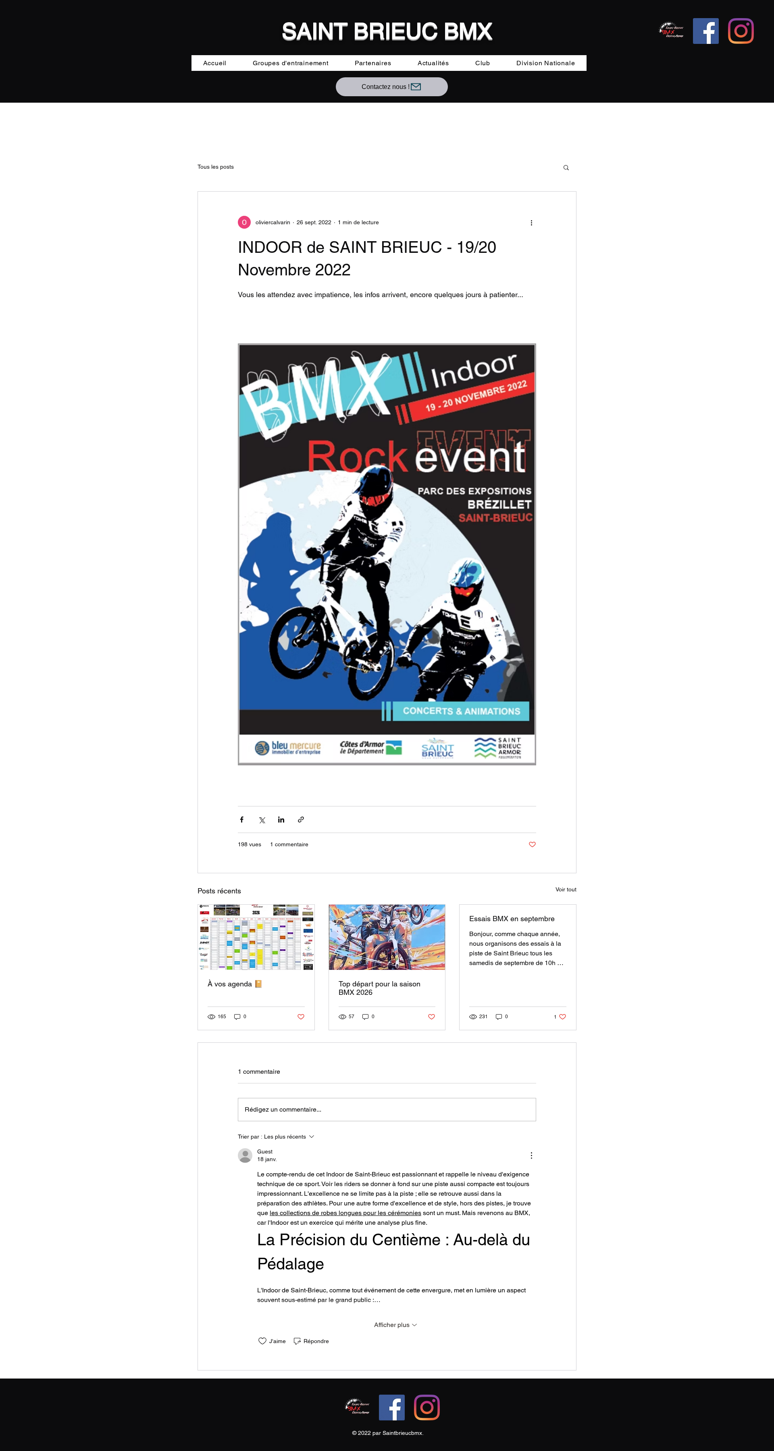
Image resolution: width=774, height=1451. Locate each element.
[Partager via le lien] (301, 819)
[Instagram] (741, 31)
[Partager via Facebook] (242, 819)
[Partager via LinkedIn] (281, 819)
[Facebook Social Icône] (706, 31)
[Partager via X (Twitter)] (261, 819)
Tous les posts (216, 166)
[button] (566, 167)
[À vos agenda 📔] (256, 937)
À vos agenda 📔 (235, 984)
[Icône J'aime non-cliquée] (262, 1341)
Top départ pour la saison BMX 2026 (379, 988)
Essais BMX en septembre (512, 918)
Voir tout (566, 889)
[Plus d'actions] (531, 222)
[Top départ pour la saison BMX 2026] (387, 937)
